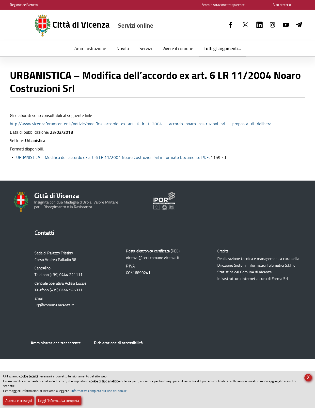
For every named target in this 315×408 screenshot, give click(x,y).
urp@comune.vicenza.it (54, 305)
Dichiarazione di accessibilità (118, 342)
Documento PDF (112, 157)
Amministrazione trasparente (56, 342)
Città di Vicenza (101, 24)
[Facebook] (230, 25)
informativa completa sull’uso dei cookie (99, 391)
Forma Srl (280, 278)
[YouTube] (285, 25)
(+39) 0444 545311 (66, 290)
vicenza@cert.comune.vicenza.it (153, 257)
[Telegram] (299, 25)
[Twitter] (245, 25)
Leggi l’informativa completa (58, 401)
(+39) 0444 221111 (66, 274)
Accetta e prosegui (18, 401)
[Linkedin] (259, 25)
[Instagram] (272, 25)
